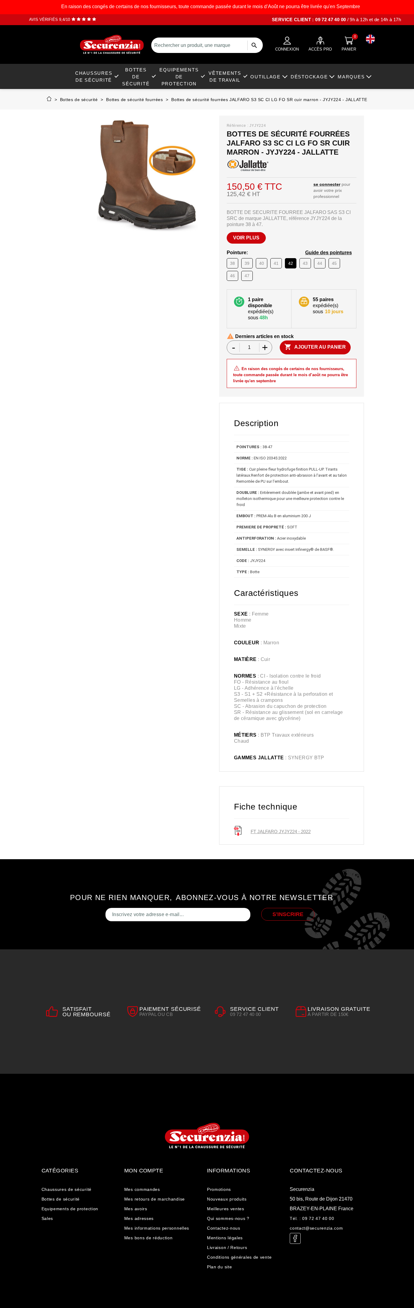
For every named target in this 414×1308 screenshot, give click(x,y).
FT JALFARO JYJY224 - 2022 (281, 831)
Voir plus (246, 237)
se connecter (326, 184)
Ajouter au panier (315, 346)
